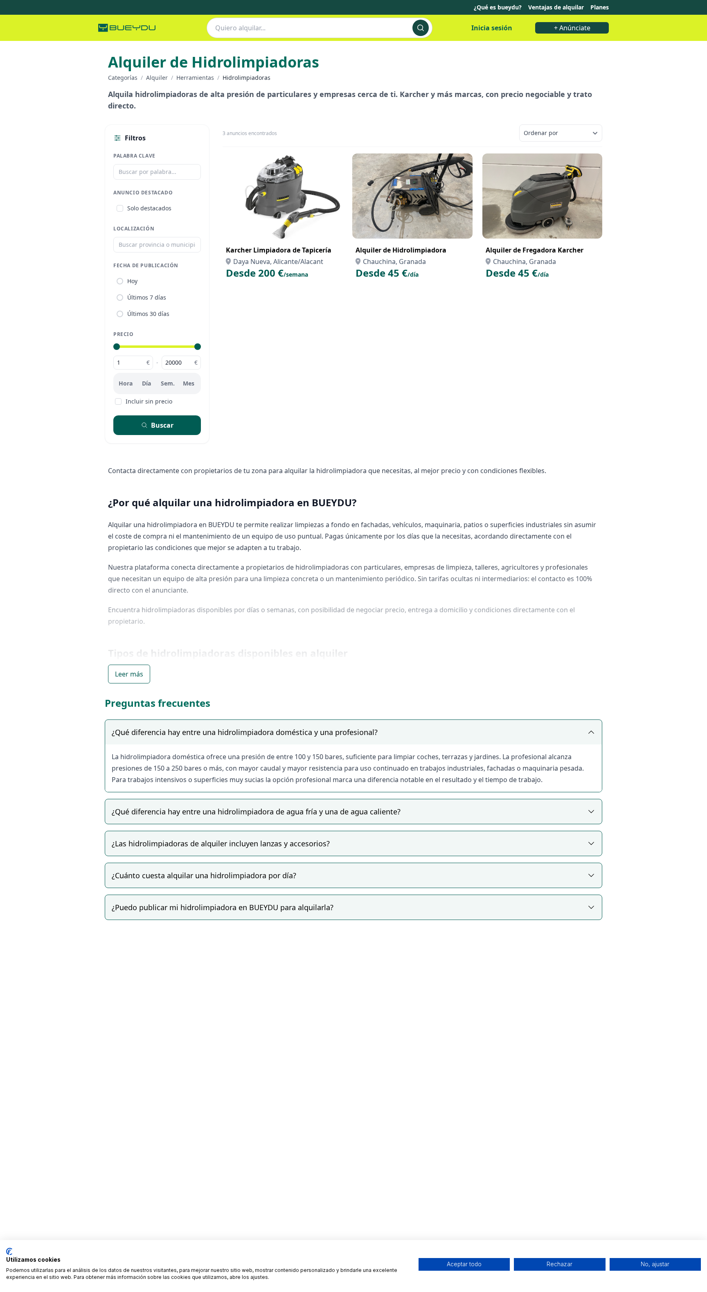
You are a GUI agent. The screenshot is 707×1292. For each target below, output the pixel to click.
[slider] (116, 346)
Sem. (168, 383)
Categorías (122, 77)
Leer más (129, 674)
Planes (599, 7)
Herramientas (195, 77)
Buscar (162, 425)
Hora (126, 383)
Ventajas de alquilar (556, 7)
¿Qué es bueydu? (498, 7)
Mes (188, 383)
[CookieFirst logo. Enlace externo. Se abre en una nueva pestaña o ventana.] (9, 1251)
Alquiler (157, 77)
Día (146, 383)
